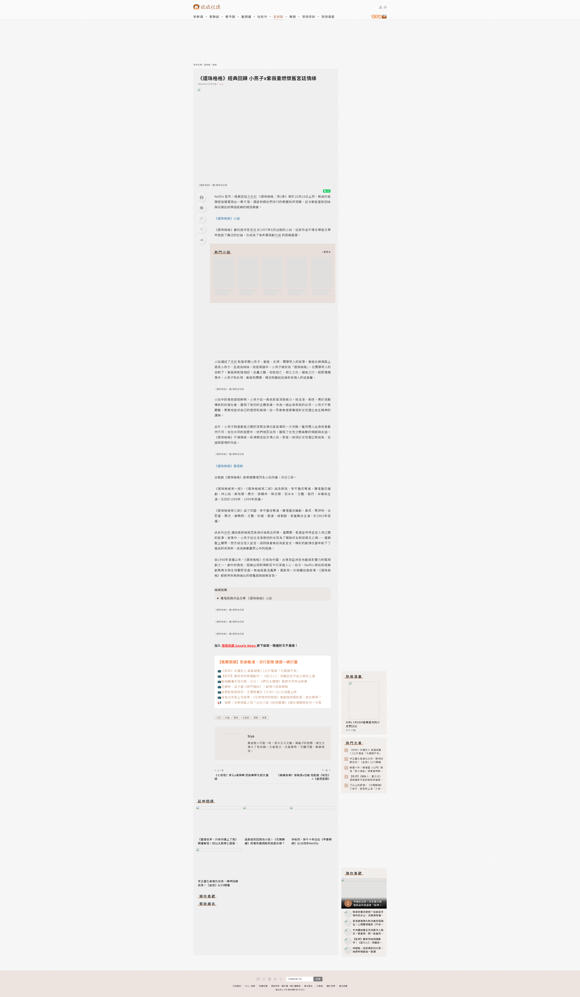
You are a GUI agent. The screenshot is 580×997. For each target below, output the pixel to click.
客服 (253, 985)
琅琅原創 (308, 16)
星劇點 (278, 16)
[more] (326, 252)
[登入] (380, 7)
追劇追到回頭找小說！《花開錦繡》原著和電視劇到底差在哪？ (265, 841)
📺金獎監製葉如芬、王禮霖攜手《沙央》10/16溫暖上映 (257, 692)
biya (221, 84)
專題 (292, 16)
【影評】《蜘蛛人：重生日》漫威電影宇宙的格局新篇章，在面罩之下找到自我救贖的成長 (366, 778)
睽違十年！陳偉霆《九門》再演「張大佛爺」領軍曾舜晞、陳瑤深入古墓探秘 (366, 769)
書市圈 (230, 16)
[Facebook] (201, 197)
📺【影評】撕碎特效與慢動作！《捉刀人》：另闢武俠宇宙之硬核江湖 (266, 676)
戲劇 (215, 65)
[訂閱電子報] (378, 16)
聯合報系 (308, 985)
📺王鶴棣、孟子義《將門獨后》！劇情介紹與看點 (253, 686)
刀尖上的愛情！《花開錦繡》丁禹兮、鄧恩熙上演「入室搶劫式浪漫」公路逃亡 (366, 786)
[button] (201, 218)
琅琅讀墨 (328, 16)
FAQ (247, 985)
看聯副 (214, 16)
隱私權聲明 (295, 985)
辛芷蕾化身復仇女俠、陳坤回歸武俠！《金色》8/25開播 (218, 883)
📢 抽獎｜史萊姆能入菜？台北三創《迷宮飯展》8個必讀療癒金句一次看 (270, 702)
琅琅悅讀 (197, 65)
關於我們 (331, 985)
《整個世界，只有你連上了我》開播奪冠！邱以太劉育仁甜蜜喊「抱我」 (218, 843)
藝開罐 (246, 16)
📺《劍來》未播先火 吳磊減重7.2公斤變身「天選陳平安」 (259, 670)
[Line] (201, 208)
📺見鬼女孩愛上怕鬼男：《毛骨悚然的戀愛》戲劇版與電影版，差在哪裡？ (269, 697)
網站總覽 (343, 985)
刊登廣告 (237, 985)
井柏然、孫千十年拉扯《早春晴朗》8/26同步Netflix (312, 841)
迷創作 (262, 16)
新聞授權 (263, 985)
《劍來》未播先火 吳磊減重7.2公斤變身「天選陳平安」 (366, 751)
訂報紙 (320, 985)
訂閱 (318, 979)
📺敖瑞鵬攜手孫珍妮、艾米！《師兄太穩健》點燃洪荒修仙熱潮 (262, 681)
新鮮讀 (198, 16)
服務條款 (275, 985)
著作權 (285, 985)
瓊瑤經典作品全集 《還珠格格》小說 (246, 598)
